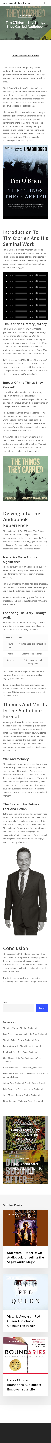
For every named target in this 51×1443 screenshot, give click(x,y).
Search (6, 1002)
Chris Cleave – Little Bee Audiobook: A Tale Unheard (22, 1060)
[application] (25, 275)
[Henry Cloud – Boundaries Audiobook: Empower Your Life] (25, 1366)
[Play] (6, 275)
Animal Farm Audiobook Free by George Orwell (24, 1083)
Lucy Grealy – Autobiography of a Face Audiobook (25, 1034)
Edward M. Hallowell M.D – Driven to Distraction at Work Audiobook (25, 1075)
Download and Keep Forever (25, 55)
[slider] (43, 274)
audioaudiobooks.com (17, 3)
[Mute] (36, 275)
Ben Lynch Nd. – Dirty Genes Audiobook (20, 1052)
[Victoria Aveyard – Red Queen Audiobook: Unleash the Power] (25, 1303)
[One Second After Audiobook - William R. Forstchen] (25, 1167)
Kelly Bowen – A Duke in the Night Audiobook (23, 1089)
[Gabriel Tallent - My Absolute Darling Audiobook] (25, 1133)
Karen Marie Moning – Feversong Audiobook (23, 1067)
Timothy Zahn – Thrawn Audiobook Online (22, 1040)
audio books (25, 15)
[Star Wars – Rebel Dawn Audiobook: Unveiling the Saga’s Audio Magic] (25, 1239)
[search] (45, 3)
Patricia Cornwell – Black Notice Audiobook (22, 1046)
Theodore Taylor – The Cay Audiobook (20, 1028)
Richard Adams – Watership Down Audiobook (23, 1101)
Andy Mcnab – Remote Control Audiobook (21, 1095)
